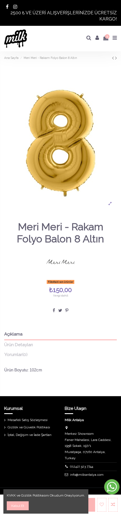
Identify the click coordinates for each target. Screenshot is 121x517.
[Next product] (116, 58)
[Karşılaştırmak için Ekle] (113, 505)
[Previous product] (113, 58)
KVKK (11, 495)
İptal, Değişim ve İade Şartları (29, 435)
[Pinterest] (66, 310)
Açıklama (13, 334)
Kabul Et (17, 506)
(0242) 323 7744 (81, 466)
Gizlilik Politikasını (35, 495)
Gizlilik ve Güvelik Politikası (29, 427)
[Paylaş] (54, 310)
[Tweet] (60, 310)
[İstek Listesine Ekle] (101, 505)
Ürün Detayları (18, 344)
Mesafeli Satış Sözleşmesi (28, 420)
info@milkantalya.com (87, 475)
